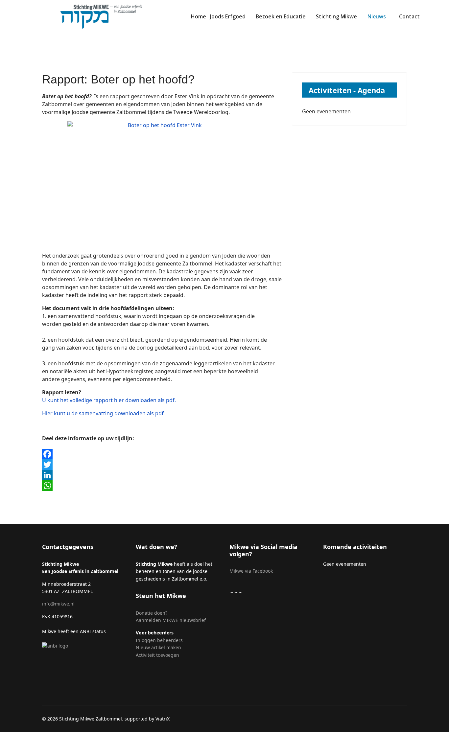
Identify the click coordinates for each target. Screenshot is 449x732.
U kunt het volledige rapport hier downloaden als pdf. (109, 400)
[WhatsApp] (162, 485)
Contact (409, 16)
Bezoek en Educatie (281, 16)
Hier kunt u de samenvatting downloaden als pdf (103, 413)
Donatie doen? (151, 613)
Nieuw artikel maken (159, 647)
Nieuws (376, 16)
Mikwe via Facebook (251, 571)
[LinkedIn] (162, 475)
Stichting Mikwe (336, 16)
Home (198, 16)
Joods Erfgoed (228, 16)
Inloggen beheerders (159, 640)
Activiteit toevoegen (157, 655)
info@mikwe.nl (58, 604)
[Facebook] (162, 454)
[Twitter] (162, 464)
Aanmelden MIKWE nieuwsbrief (171, 620)
